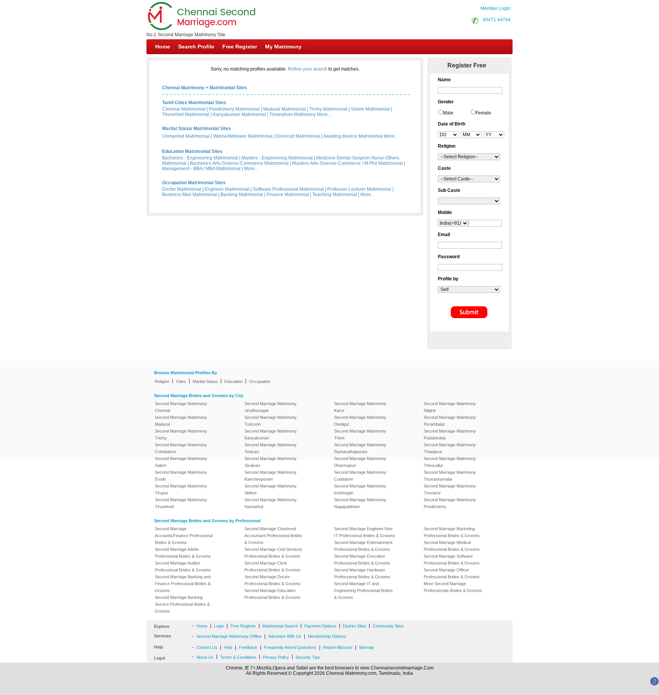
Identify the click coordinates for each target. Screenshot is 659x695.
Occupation (259, 381)
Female (483, 113)
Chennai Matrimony (183, 87)
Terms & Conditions (238, 657)
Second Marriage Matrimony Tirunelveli (181, 503)
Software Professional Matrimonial (288, 189)
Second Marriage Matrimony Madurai (181, 420)
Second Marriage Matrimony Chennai (181, 407)
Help (228, 647)
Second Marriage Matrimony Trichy (181, 434)
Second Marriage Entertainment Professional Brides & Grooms (363, 546)
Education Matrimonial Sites (192, 151)
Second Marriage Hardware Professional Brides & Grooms (362, 573)
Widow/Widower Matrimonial (242, 136)
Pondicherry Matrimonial (234, 109)
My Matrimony (283, 46)
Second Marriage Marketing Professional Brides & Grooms (452, 532)
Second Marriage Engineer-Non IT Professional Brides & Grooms (364, 532)
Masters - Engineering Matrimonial (277, 158)
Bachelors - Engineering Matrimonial (200, 158)
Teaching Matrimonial (334, 194)
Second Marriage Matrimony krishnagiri (360, 489)
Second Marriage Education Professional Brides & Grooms (272, 594)
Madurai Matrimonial (284, 109)
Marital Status (205, 381)
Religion (162, 381)
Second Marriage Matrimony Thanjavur (450, 448)
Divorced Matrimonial (298, 136)
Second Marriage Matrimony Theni (360, 434)
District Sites (354, 626)
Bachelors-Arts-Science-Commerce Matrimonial (239, 163)
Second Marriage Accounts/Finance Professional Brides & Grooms (183, 535)
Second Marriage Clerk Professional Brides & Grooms (272, 566)
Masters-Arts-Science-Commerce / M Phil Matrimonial (347, 163)
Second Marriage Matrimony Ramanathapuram (360, 448)
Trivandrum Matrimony (292, 114)
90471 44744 (497, 20)
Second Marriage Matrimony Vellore (270, 489)
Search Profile (196, 46)
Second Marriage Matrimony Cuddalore (360, 475)
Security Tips (308, 657)
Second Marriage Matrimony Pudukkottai (450, 434)
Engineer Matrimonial (227, 189)
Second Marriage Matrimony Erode (181, 475)
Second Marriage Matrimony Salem (181, 462)
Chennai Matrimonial (184, 109)
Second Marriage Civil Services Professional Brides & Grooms (273, 552)
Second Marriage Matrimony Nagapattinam (360, 503)
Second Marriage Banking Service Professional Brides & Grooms (182, 604)
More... (324, 114)
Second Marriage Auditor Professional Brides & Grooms (183, 566)
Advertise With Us (284, 636)
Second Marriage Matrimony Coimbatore (181, 448)
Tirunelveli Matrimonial (185, 114)
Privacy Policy (276, 657)
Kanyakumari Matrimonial (239, 114)
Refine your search (307, 69)
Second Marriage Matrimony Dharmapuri (360, 462)
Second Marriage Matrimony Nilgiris (450, 407)
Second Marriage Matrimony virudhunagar (270, 407)
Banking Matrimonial (241, 194)
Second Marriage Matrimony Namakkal (270, 503)
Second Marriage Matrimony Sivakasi (270, 462)
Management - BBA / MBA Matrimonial (201, 168)
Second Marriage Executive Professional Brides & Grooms (362, 559)
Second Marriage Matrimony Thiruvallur (450, 462)
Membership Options (327, 636)
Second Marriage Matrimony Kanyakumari (270, 434)
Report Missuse (337, 647)
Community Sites (388, 626)
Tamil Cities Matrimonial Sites (194, 102)
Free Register (239, 46)
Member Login (496, 8)
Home (162, 46)
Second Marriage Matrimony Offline (229, 636)
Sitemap (366, 647)
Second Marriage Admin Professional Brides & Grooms (183, 552)
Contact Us (206, 647)
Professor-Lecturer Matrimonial (359, 189)
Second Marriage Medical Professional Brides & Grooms (452, 546)
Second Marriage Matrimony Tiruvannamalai (450, 475)
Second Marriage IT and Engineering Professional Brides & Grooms (363, 590)
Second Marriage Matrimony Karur (360, 407)
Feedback (248, 647)
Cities (181, 381)
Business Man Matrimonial (189, 194)
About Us (205, 657)
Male (448, 113)
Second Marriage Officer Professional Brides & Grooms (452, 573)
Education (233, 381)
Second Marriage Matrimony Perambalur (450, 420)
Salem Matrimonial (370, 109)
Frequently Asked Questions (290, 647)
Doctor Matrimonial (181, 189)
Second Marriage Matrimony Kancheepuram (270, 475)
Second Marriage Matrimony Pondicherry (450, 503)
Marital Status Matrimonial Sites (196, 128)
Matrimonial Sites (228, 87)
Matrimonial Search (280, 626)
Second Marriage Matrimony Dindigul (360, 420)
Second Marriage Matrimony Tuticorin (270, 420)
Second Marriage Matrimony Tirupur (181, 489)
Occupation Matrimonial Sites (194, 182)
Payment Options (320, 626)
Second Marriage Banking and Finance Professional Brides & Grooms (183, 583)
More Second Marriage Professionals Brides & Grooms (453, 587)
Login (219, 626)
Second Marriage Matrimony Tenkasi (270, 448)
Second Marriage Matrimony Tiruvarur (450, 489)
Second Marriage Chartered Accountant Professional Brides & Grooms (273, 535)
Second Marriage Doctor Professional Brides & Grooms (272, 580)
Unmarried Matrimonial (186, 136)
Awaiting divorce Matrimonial (353, 136)
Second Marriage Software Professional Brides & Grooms (452, 559)
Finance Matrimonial (288, 194)
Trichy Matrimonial (328, 109)
